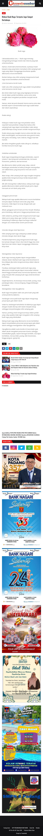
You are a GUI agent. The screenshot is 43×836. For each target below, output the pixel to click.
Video (23, 437)
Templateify (24, 833)
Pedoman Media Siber (29, 830)
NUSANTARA (30, 435)
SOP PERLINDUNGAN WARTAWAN (20, 828)
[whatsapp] (29, 447)
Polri (7, 437)
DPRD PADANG (17, 433)
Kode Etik (32, 828)
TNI (19, 437)
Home (4, 10)
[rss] (37, 447)
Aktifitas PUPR (9, 433)
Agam (3, 433)
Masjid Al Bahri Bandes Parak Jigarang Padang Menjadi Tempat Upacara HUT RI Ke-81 (24, 359)
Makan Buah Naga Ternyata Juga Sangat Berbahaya (23, 374)
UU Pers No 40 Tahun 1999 (15, 830)
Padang (4, 437)
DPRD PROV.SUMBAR (26, 433)
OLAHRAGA (37, 435)
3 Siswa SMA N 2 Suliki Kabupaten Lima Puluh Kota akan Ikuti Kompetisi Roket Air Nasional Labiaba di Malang (25, 367)
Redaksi (38, 828)
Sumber (15, 437)
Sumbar (11, 437)
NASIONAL (13, 435)
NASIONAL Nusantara (21, 435)
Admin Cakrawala (8, 23)
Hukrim (34, 433)
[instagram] (13, 447)
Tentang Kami (6, 828)
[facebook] (5, 447)
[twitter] (21, 447)
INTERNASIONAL (6, 435)
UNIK (8, 10)
